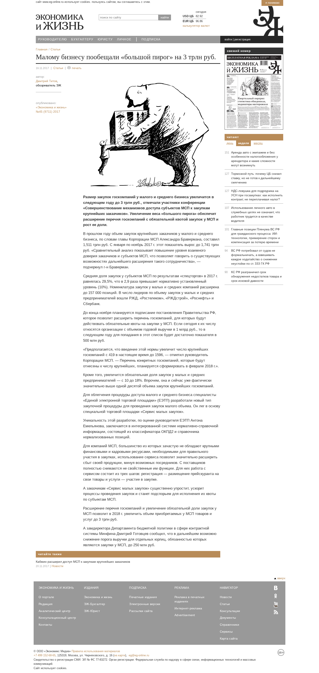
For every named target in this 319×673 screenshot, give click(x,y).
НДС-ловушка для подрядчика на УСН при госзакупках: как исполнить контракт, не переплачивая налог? (257, 195)
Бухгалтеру (82, 39)
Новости (57, 566)
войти (228, 39)
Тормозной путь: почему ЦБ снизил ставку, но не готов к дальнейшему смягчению (256, 178)
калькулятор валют (196, 25)
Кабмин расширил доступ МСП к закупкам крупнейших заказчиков (83, 561)
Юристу (105, 39)
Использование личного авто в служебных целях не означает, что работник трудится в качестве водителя (255, 214)
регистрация (242, 39)
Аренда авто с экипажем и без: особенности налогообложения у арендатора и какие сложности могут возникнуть (254, 159)
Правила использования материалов (96, 651)
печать (76, 68)
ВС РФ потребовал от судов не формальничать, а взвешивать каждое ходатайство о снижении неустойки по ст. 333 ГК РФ (254, 257)
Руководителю (52, 39)
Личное (124, 39)
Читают (233, 137)
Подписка (151, 39)
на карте (119, 655)
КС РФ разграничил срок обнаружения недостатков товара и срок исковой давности (256, 276)
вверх (281, 578)
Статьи (58, 68)
